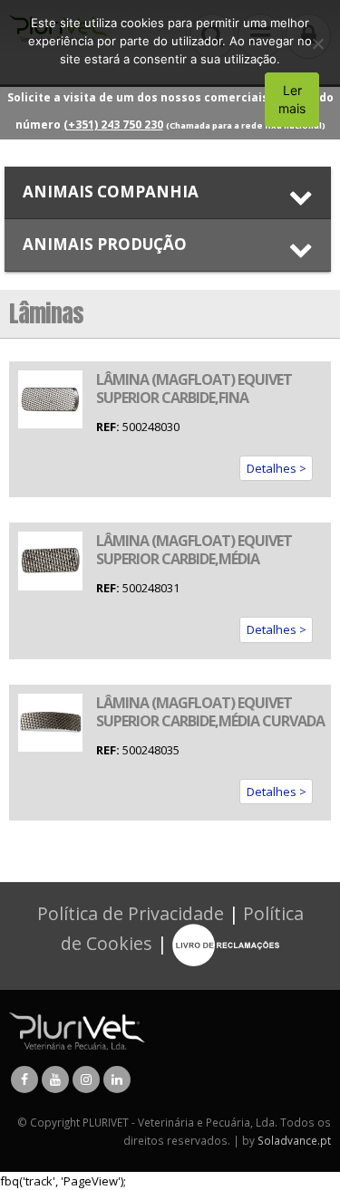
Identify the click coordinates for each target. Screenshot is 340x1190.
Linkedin (117, 1079)
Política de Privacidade (130, 913)
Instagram (86, 1079)
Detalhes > (276, 468)
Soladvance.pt (294, 1140)
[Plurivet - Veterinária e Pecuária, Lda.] (77, 1029)
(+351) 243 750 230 (113, 124)
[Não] (317, 43)
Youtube (55, 1079)
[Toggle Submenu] (168, 192)
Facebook (24, 1079)
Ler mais (292, 99)
